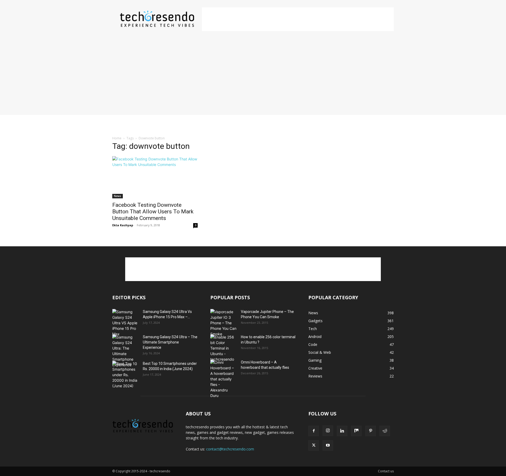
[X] (313, 445)
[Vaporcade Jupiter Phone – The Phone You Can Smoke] (223, 323)
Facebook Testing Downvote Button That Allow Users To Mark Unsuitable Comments (152, 211)
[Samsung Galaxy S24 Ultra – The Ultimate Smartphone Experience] (125, 350)
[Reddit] (385, 431)
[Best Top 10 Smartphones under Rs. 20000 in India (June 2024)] (125, 375)
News (117, 196)
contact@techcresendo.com (230, 449)
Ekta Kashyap (122, 225)
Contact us (386, 471)
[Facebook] (313, 431)
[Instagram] (328, 430)
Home (116, 138)
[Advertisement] (298, 19)
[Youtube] (328, 445)
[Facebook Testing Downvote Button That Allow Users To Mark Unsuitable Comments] (155, 177)
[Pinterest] (370, 431)
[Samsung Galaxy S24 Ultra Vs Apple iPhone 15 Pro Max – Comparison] (125, 323)
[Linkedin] (342, 431)
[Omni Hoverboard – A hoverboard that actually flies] (223, 379)
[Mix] (356, 431)
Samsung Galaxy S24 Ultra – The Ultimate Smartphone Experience (170, 342)
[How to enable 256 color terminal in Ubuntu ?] (223, 348)
